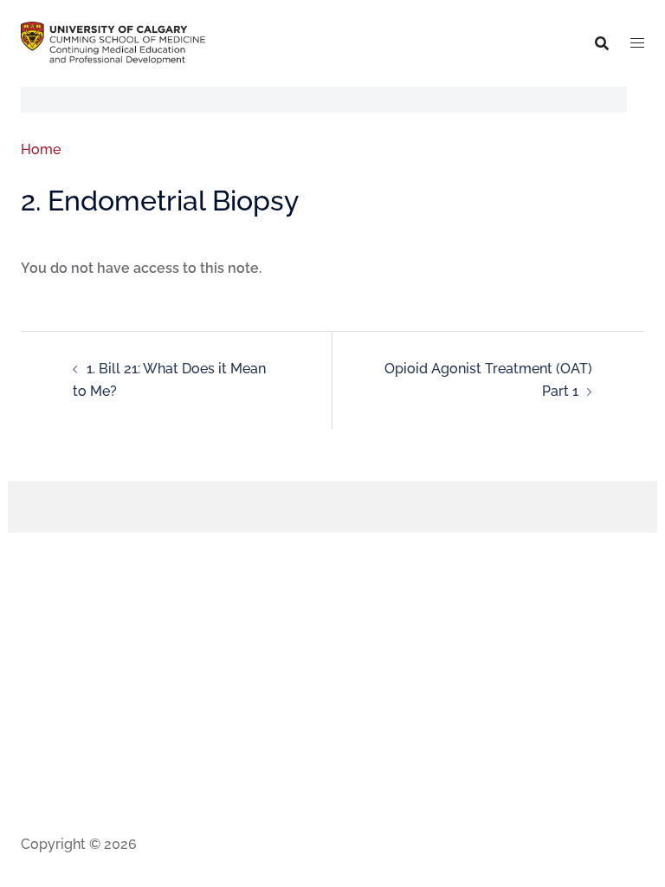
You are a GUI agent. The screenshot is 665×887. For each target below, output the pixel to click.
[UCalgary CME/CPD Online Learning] (113, 42)
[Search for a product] (602, 43)
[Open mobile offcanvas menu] (637, 43)
